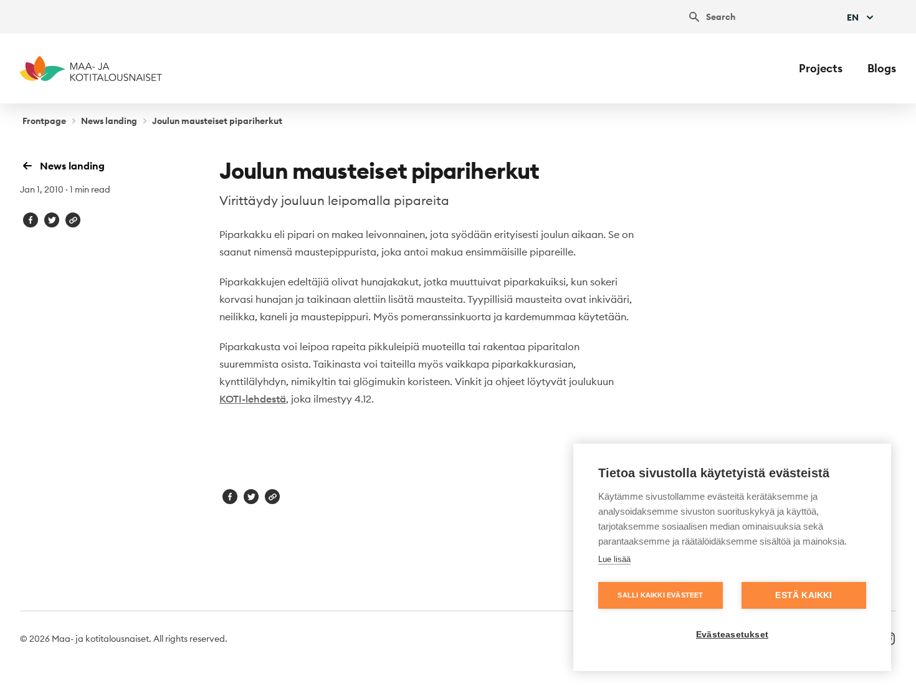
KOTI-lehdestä (252, 399)
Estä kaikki (803, 595)
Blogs (881, 68)
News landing (109, 120)
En (853, 17)
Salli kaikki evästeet (660, 595)
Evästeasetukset (732, 634)
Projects (820, 68)
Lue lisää (614, 559)
